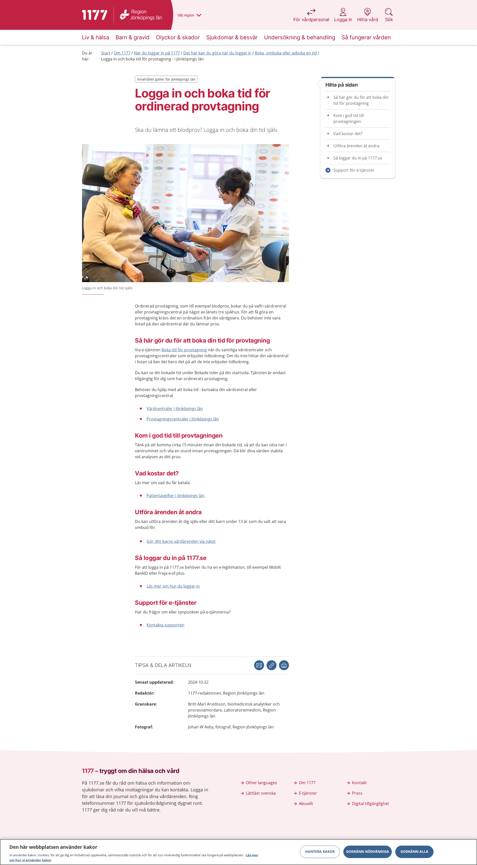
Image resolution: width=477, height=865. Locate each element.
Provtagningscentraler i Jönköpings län (183, 419)
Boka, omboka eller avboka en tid (286, 53)
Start (105, 53)
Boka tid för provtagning (184, 350)
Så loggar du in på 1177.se (357, 158)
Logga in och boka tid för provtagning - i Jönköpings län (152, 59)
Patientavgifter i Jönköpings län (175, 495)
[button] (284, 665)
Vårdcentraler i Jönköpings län (175, 408)
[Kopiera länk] (272, 665)
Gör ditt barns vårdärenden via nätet (181, 541)
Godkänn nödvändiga (367, 851)
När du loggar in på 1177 (157, 53)
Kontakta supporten (165, 625)
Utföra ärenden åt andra (356, 146)
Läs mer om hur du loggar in (173, 586)
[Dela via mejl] (259, 665)
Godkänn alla (414, 851)
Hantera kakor (320, 851)
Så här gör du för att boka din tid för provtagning (361, 100)
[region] (238, 852)
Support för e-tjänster (353, 170)
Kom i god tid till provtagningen (348, 118)
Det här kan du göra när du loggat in (217, 53)
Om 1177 (122, 53)
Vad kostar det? (347, 133)
